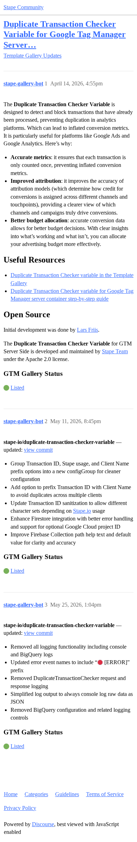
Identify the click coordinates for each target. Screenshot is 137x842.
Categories (36, 794)
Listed (17, 388)
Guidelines (67, 794)
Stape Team (115, 351)
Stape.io (82, 511)
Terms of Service (105, 794)
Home (11, 794)
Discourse (43, 824)
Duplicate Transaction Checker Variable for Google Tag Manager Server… (65, 34)
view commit (38, 450)
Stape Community (24, 7)
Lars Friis (87, 330)
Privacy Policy (20, 808)
